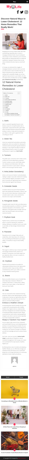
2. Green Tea (6, 96)
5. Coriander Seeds (8, 101)
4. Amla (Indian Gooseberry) (10, 99)
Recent (8, 377)
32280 (14, 398)
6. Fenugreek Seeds (8, 102)
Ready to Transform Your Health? (13, 114)
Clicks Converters (22, 458)
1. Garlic (6, 95)
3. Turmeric (6, 98)
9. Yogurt (6, 107)
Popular (21, 377)
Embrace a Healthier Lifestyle (12, 113)
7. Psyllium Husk (7, 104)
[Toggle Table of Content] (18, 93)
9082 (14, 450)
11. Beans (7, 110)
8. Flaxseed (6, 105)
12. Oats (6, 111)
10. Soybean (7, 108)
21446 (14, 424)
